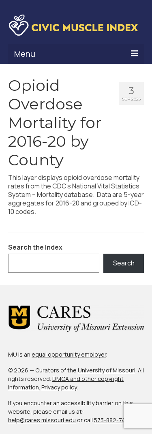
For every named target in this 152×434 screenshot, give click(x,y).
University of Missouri (106, 370)
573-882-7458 (113, 420)
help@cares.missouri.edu (42, 420)
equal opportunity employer (69, 354)
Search (124, 263)
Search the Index (35, 247)
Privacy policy (59, 387)
